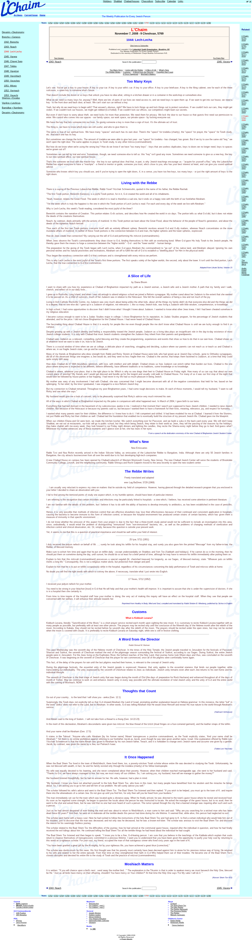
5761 (101, 23)
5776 (186, 23)
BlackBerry (21, 925)
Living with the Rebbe (134, 70)
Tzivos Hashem (178, 925)
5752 (50, 23)
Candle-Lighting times (24, 907)
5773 (169, 23)
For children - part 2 (96, 907)
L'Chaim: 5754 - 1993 (245, 238)
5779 (203, 23)
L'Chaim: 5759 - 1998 (245, 198)
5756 (73, 23)
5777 (192, 23)
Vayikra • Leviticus (11, 103)
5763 (113, 23)
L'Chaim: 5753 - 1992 (245, 246)
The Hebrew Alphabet (97, 919)
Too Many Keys (116, 70)
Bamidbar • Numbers (12, 107)
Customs (127, 72)
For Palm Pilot (218, 58)
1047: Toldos (10, 66)
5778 (197, 23)
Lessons (22, 903)
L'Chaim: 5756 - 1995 (245, 222)
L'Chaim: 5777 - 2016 (245, 54)
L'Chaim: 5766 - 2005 (245, 142)
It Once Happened (130, 74)
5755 (67, 23)
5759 (90, 23)
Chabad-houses (131, 1)
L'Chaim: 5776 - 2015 (245, 62)
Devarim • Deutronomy (13, 32)
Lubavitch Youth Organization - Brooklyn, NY (151, 49)
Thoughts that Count (164, 72)
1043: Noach (10, 47)
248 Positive (21, 913)
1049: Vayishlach (12, 76)
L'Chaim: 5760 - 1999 (245, 190)
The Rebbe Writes (113, 72)
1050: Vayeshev (12, 81)
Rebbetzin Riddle (177, 922)
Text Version (59, 58)
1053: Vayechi (11, 95)
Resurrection (94, 903)
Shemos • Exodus (11, 98)
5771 (158, 23)
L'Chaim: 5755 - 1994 (245, 230)
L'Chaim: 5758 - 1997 (245, 206)
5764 (118, 23)
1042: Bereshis (11, 42)
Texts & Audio (25, 905)
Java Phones (21, 922)
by (93, 929)
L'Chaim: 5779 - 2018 (245, 38)
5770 (152, 23)
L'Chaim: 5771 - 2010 (245, 102)
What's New (164, 70)
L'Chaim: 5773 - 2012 (245, 86)
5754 (62, 23)
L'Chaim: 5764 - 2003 (245, 158)
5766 (130, 23)
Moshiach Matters (148, 74)
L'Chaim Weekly (126, 939)
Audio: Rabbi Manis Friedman (245, 271)
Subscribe (160, 1)
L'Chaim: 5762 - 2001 (245, 174)
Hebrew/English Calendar (99, 920)
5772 (163, 23)
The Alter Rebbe (176, 907)
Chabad (173, 903)
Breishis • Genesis (11, 37)
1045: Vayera (10, 56)
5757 (79, 23)
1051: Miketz (10, 85)
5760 (96, 23)
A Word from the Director (143, 72)
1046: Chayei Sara (13, 61)
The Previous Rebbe (178, 911)
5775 (180, 23)
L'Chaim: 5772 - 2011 (245, 94)
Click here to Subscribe (139, 46)
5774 (175, 23)
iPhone (19, 920)
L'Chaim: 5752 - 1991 (245, 254)
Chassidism (147, 1)
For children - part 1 (96, 905)
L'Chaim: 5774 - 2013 (245, 78)
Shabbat (118, 1)
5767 (135, 23)
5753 (56, 23)
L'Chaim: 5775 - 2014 (245, 70)
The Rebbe (174, 913)
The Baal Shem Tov (178, 905)
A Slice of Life (150, 70)
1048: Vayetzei (11, 71)
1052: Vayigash (11, 90)
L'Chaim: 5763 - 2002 (245, 166)
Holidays (107, 1)
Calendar (171, 1)
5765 (124, 23)
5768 (141, 23)
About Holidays (95, 917)
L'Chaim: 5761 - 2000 (245, 182)
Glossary (92, 922)
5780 (209, 23)
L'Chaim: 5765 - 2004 (245, 150)
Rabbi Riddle (175, 920)
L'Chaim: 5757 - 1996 (245, 214)
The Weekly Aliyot (245, 262)
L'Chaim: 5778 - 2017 (245, 46)
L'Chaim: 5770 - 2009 (245, 110)
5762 (107, 23)
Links (180, 1)
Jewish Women (95, 913)
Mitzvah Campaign (177, 915)
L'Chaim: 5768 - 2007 (245, 126)
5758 (84, 23)
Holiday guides (95, 915)
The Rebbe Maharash (179, 909)
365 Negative (21, 915)
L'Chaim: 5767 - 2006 (245, 134)
